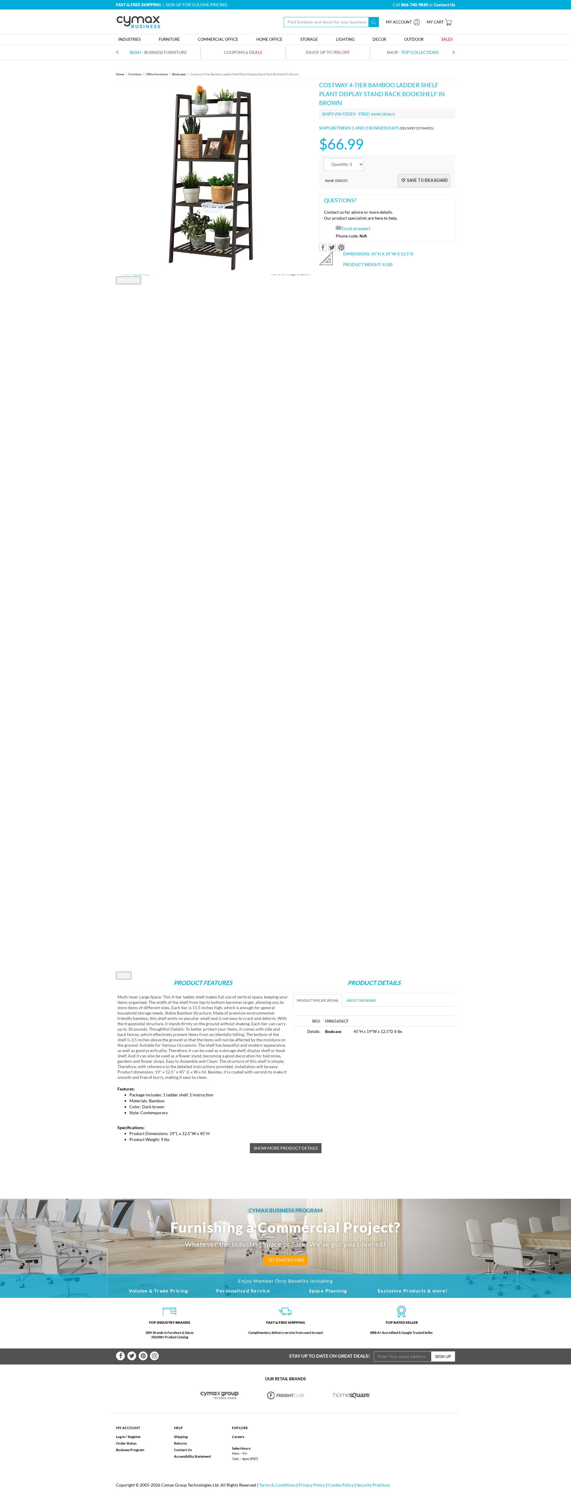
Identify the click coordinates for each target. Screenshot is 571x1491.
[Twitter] (131, 1355)
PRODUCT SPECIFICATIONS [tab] (317, 1000)
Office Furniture (157, 74)
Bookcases (179, 74)
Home (120, 74)
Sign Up (443, 1356)
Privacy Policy (312, 1484)
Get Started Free (285, 1259)
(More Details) (383, 114)
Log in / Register (128, 1436)
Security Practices (373, 1484)
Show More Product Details (286, 1148)
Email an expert (356, 228)
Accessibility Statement (192, 1456)
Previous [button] (128, 280)
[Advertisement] (343, 1084)
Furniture (135, 74)
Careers (238, 1436)
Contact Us (183, 1450)
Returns (180, 1443)
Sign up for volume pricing (196, 4)
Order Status (126, 1443)
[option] (213, 177)
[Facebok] (120, 1355)
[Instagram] (154, 1355)
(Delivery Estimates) (417, 128)
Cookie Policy (341, 1484)
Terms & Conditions (277, 1484)
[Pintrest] (143, 1355)
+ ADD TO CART (388, 164)
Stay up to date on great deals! (329, 1356)
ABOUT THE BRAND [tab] (361, 1000)
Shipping (181, 1436)
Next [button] (123, 975)
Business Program (130, 1450)
